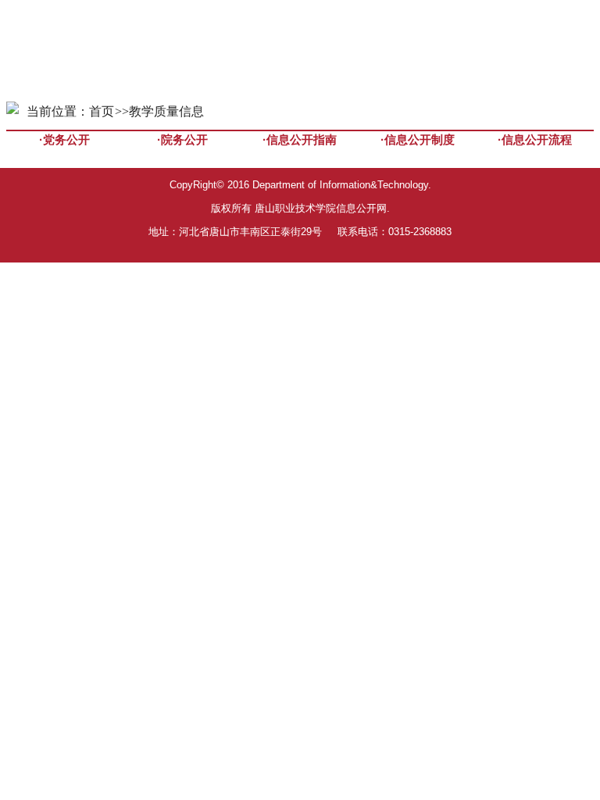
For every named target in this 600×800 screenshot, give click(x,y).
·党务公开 (64, 139)
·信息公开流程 (535, 139)
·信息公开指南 (299, 139)
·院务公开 (182, 139)
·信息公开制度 (417, 139)
